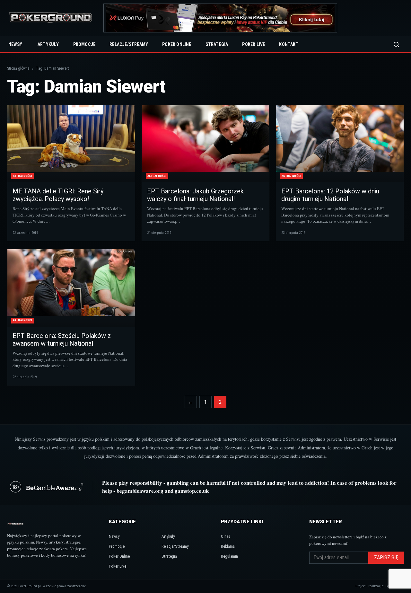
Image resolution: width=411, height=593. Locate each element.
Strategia (217, 44)
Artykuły (48, 44)
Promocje (84, 44)
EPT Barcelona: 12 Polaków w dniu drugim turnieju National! (330, 195)
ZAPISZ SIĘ (386, 557)
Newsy (15, 44)
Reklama (228, 546)
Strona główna (18, 68)
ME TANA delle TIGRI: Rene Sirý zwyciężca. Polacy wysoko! (58, 195)
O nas (225, 536)
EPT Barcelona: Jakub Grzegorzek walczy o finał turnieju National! (195, 195)
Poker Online (176, 44)
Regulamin (229, 556)
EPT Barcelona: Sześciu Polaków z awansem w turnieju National (62, 339)
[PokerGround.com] (50, 18)
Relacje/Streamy (128, 44)
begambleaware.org (140, 491)
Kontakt (288, 44)
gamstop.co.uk (192, 491)
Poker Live (253, 44)
